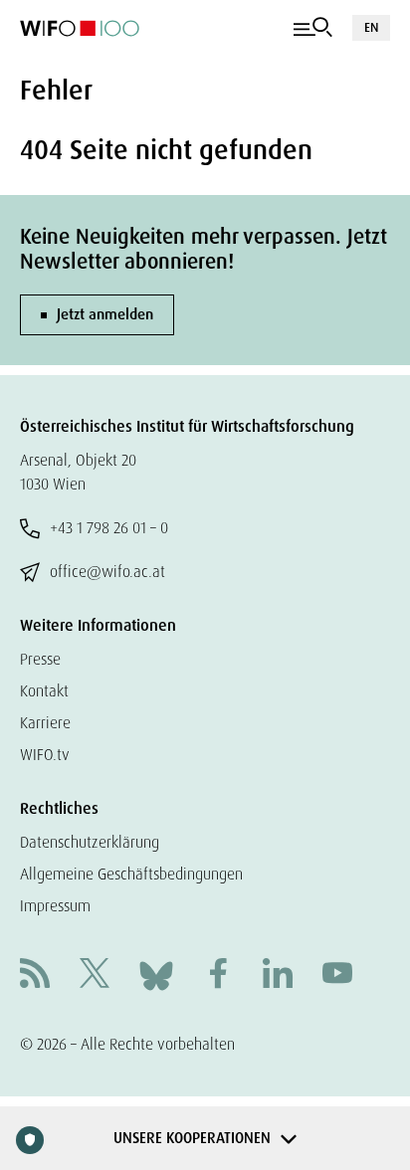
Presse (40, 659)
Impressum (55, 905)
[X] (94, 975)
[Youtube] (337, 975)
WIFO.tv (45, 754)
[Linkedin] (278, 975)
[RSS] (35, 975)
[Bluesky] (156, 974)
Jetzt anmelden (105, 314)
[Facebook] (218, 975)
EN (371, 27)
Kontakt (44, 691)
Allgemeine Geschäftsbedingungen (131, 874)
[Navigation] (313, 28)
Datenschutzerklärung (89, 842)
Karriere (45, 722)
